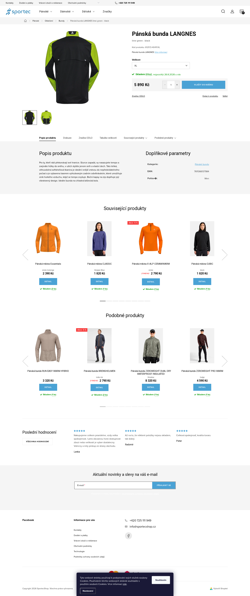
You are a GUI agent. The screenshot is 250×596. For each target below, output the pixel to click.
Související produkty (134, 138)
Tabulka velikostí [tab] (108, 138)
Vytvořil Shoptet (220, 588)
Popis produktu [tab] (47, 138)
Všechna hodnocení (37, 441)
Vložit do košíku (203, 85)
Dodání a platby (26, 2)
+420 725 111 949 (140, 520)
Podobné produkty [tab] (164, 138)
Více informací (161, 52)
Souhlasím (160, 580)
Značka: (138, 96)
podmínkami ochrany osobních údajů (140, 493)
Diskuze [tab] (67, 138)
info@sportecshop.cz (143, 526)
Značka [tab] (85, 138)
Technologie (79, 551)
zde (125, 584)
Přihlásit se (164, 485)
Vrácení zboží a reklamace (50, 2)
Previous (25, 255)
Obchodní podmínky (77, 2)
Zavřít (148, 95)
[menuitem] (45, 11)
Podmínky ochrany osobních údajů (89, 556)
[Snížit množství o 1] (164, 85)
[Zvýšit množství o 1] (177, 85)
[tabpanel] (48, 258)
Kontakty (9, 2)
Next (224, 255)
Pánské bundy (202, 164)
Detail (48, 281)
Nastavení (88, 591)
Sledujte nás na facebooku (128, 535)
